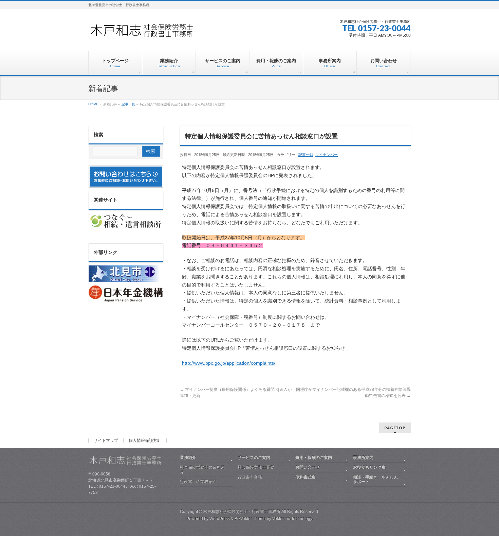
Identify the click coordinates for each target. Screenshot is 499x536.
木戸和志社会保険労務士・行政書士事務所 (241, 511)
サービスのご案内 (254, 457)
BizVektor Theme (250, 518)
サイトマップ (106, 440)
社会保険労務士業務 (256, 467)
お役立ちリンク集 (369, 467)
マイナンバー (326, 155)
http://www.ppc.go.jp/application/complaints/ (228, 363)
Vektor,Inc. (281, 518)
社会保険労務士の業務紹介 (202, 469)
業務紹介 (188, 457)
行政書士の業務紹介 (198, 481)
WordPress (219, 518)
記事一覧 (305, 155)
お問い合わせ (307, 467)
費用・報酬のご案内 (313, 457)
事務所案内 (363, 457)
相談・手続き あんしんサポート (375, 479)
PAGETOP (395, 428)
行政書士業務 (250, 477)
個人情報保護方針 (145, 440)
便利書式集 (305, 477)
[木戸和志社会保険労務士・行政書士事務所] (147, 32)
